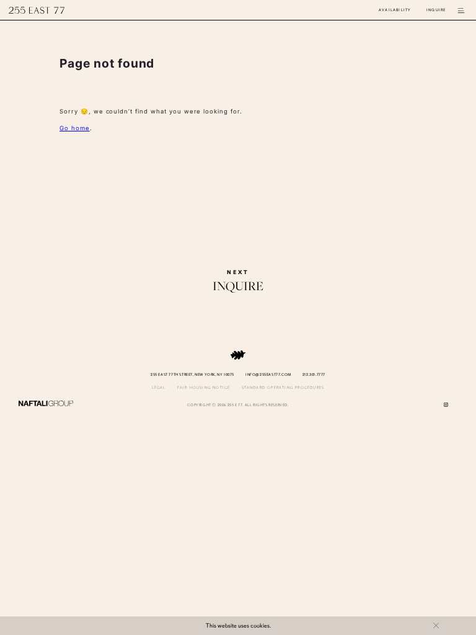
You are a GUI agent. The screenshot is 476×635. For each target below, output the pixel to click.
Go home (75, 128)
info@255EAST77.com (268, 375)
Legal (159, 388)
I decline (436, 625)
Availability (395, 9)
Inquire (436, 9)
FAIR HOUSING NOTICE (204, 388)
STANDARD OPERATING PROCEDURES (283, 388)
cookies (260, 625)
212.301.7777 (313, 375)
